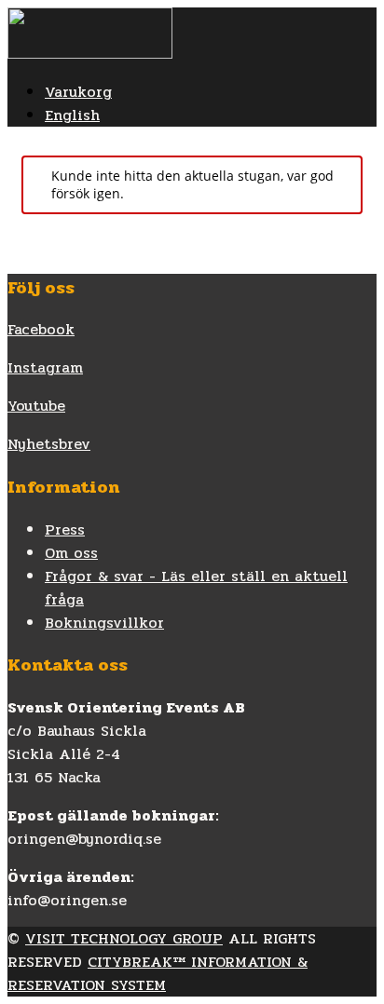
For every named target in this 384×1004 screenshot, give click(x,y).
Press (65, 529)
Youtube (36, 405)
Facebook (41, 329)
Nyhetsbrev (48, 443)
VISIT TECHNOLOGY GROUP (124, 938)
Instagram (45, 367)
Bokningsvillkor (104, 622)
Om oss (71, 552)
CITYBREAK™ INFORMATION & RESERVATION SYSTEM (157, 973)
